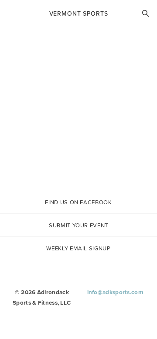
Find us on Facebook (78, 202)
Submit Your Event (78, 225)
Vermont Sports (78, 13)
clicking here (87, 171)
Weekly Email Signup (78, 248)
